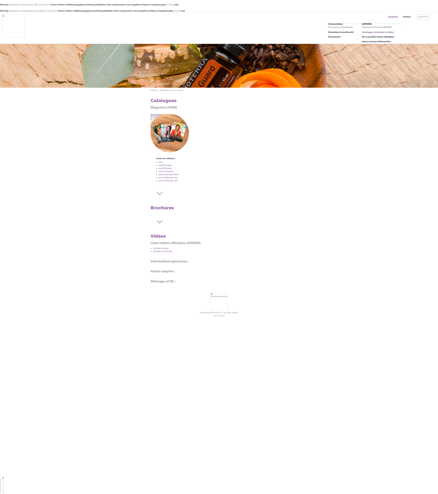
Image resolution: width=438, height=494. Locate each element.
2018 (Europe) (165, 165)
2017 (160, 162)
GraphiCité (222, 315)
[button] (433, 489)
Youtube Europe (161, 248)
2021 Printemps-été (167, 180)
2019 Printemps (165, 171)
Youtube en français (162, 251)
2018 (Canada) (165, 168)
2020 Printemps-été (168, 177)
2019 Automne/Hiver (168, 174)
